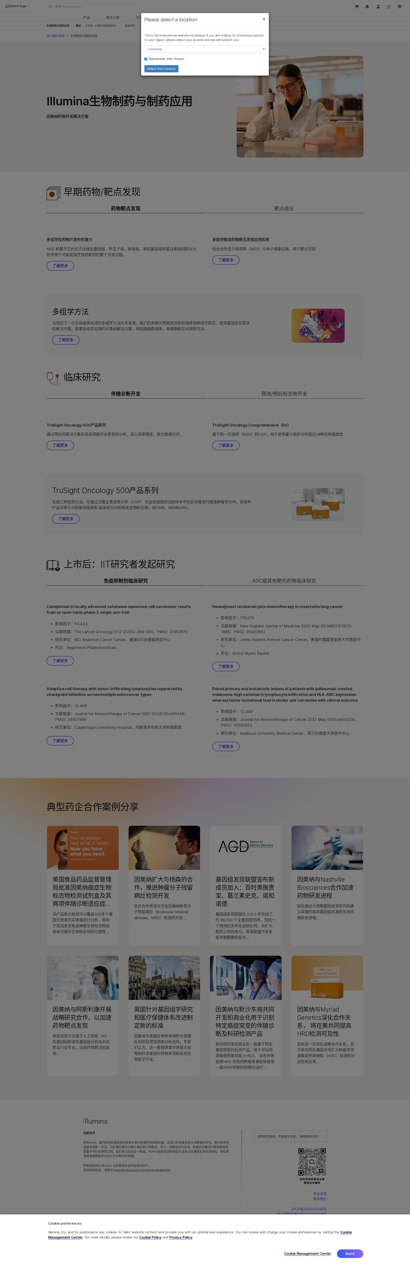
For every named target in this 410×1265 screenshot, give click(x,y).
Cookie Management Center (307, 1254)
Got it (350, 1254)
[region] (205, 1239)
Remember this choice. (167, 59)
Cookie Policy (150, 1237)
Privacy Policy (180, 1237)
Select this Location (161, 68)
